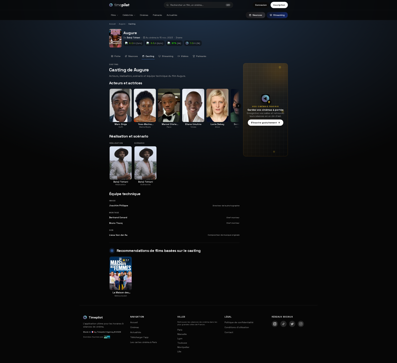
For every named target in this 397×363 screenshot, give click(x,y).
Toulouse (182, 342)
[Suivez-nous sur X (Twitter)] (292, 324)
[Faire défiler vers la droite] (238, 106)
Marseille (182, 334)
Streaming (279, 15)
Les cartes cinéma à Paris (143, 342)
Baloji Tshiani (133, 37)
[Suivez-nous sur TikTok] (283, 324)
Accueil (134, 322)
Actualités (172, 15)
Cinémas (144, 15)
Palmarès (157, 15)
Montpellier (183, 347)
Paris (179, 329)
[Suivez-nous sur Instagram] (301, 324)
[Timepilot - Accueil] (119, 5)
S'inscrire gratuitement (264, 122)
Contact (229, 332)
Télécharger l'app (139, 337)
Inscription (279, 5)
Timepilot (96, 317)
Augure (130, 32)
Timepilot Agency (105, 332)
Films (113, 15)
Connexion (261, 5)
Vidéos (184, 56)
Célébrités (128, 15)
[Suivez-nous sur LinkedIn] (275, 324)
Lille (179, 351)
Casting (150, 56)
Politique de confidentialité (239, 322)
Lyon (179, 338)
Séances (257, 15)
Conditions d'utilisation (237, 327)
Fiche (117, 56)
